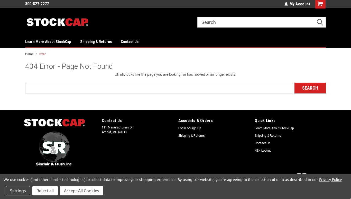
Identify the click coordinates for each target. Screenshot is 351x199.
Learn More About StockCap (48, 41)
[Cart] (320, 4)
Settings (18, 191)
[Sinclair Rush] (54, 149)
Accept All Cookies (81, 191)
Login (182, 128)
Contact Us (129, 41)
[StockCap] (54, 123)
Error (42, 54)
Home (29, 54)
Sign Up (195, 128)
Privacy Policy (330, 179)
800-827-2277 (37, 3)
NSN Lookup (263, 150)
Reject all (45, 191)
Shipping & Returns (96, 41)
